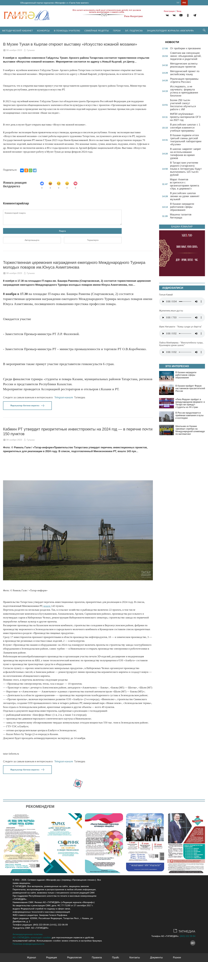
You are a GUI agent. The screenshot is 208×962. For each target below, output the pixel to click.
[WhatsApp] (30, 170)
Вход (179, 11)
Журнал (31, 957)
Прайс (115, 957)
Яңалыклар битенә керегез (24, 405)
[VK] (167, 16)
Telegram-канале (63, 397)
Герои (117, 30)
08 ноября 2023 (14, 50)
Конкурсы (43, 30)
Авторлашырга (32, 240)
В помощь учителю (67, 30)
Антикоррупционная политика (27, 934)
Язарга (62, 231)
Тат (178, 2)
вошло (47, 606)
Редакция (51, 957)
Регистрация (169, 11)
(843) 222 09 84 (187, 936)
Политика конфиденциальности (28, 944)
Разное (177, 957)
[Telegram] (194, 16)
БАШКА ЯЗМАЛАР (182, 226)
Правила (97, 957)
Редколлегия (74, 957)
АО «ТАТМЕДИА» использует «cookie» (32, 937)
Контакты (134, 957)
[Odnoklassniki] (187, 16)
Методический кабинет (17, 30)
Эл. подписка (134, 30)
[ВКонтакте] (22, 170)
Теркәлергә (93, 240)
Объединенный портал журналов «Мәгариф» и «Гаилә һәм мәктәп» (54, 3)
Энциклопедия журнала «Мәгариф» (170, 30)
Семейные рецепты (96, 30)
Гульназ (31, 50)
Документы (156, 957)
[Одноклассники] (26, 170)
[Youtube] (181, 16)
